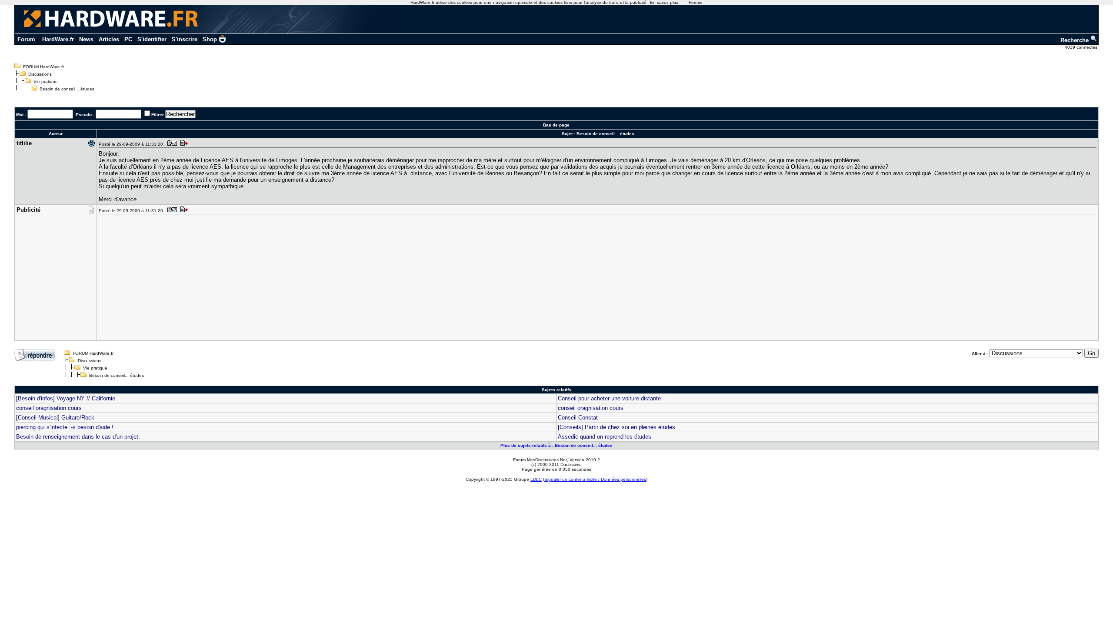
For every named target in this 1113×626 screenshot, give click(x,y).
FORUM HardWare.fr (43, 66)
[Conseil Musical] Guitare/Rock (55, 417)
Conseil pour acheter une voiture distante (609, 398)
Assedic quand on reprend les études (604, 436)
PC (128, 39)
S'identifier (152, 39)
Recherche (1075, 40)
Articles (109, 39)
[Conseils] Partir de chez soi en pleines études (616, 427)
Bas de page (556, 125)
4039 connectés (1082, 47)
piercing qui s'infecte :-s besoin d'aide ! (64, 427)
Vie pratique (45, 81)
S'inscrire (184, 39)
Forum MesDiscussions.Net (540, 459)
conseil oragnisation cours (49, 408)
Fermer (696, 2)
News (86, 39)
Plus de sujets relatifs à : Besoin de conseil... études (556, 445)
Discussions (40, 74)
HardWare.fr (58, 39)
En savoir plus (664, 2)
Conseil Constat (578, 417)
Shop (210, 39)
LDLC (536, 479)
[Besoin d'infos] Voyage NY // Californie (65, 398)
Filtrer (157, 114)
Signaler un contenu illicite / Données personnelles (595, 479)
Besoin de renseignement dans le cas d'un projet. (78, 436)
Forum (26, 39)
